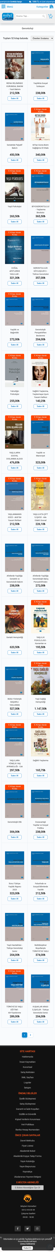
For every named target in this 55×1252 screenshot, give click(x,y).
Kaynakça (27, 1171)
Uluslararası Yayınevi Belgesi (27, 1177)
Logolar (27, 1082)
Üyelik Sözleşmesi (27, 1098)
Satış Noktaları (28, 1072)
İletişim (27, 1087)
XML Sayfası (27, 1077)
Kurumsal (27, 1067)
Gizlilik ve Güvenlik (27, 1114)
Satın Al (14, 98)
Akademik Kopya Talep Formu (27, 1156)
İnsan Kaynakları (27, 1062)
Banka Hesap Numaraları (27, 1129)
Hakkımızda (27, 1056)
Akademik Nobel (27, 1151)
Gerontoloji (27, 28)
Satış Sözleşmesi (27, 1104)
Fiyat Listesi (27, 1146)
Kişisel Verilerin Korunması (27, 1119)
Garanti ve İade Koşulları (27, 1109)
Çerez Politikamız (27, 1243)
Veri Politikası (27, 1124)
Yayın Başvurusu (27, 1166)
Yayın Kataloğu (27, 1161)
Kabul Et (27, 1248)
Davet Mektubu (27, 1140)
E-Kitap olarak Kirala (40, 110)
